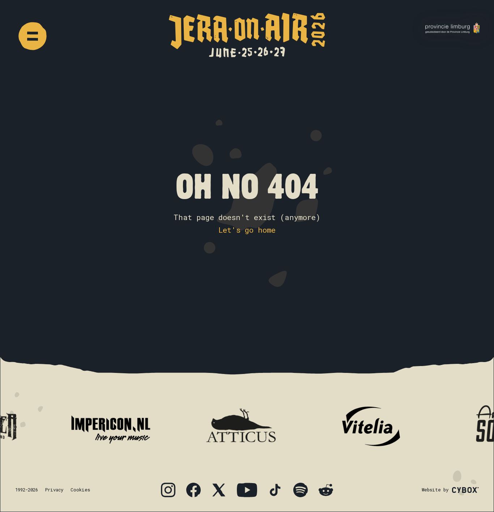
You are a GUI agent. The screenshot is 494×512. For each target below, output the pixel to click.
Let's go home (247, 230)
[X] (219, 490)
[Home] (247, 35)
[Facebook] (193, 490)
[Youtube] (247, 490)
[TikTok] (275, 490)
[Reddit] (326, 490)
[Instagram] (168, 490)
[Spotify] (300, 490)
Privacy (54, 489)
